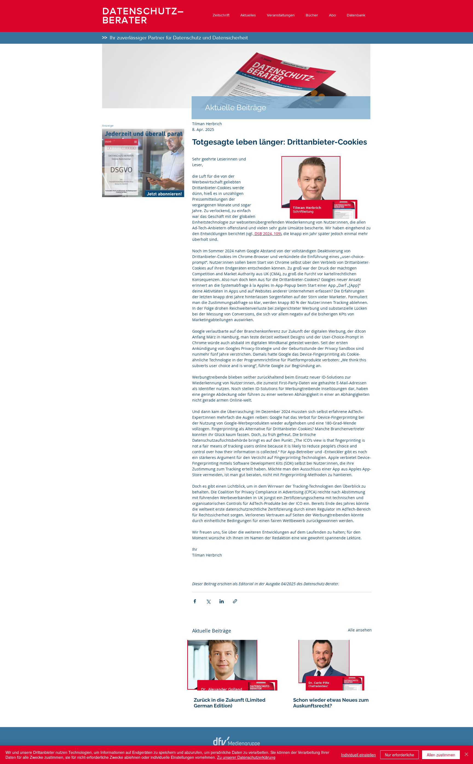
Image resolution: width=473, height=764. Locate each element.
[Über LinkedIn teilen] (221, 601)
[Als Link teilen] (235, 601)
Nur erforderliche (399, 754)
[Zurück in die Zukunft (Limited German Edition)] (232, 665)
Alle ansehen (360, 630)
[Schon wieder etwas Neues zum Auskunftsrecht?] (332, 665)
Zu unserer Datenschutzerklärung (246, 757)
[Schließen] (466, 755)
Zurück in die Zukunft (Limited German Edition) (230, 703)
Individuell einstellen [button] (358, 754)
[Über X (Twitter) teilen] (208, 601)
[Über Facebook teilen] (194, 601)
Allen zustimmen (441, 754)
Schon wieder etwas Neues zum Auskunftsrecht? (331, 703)
